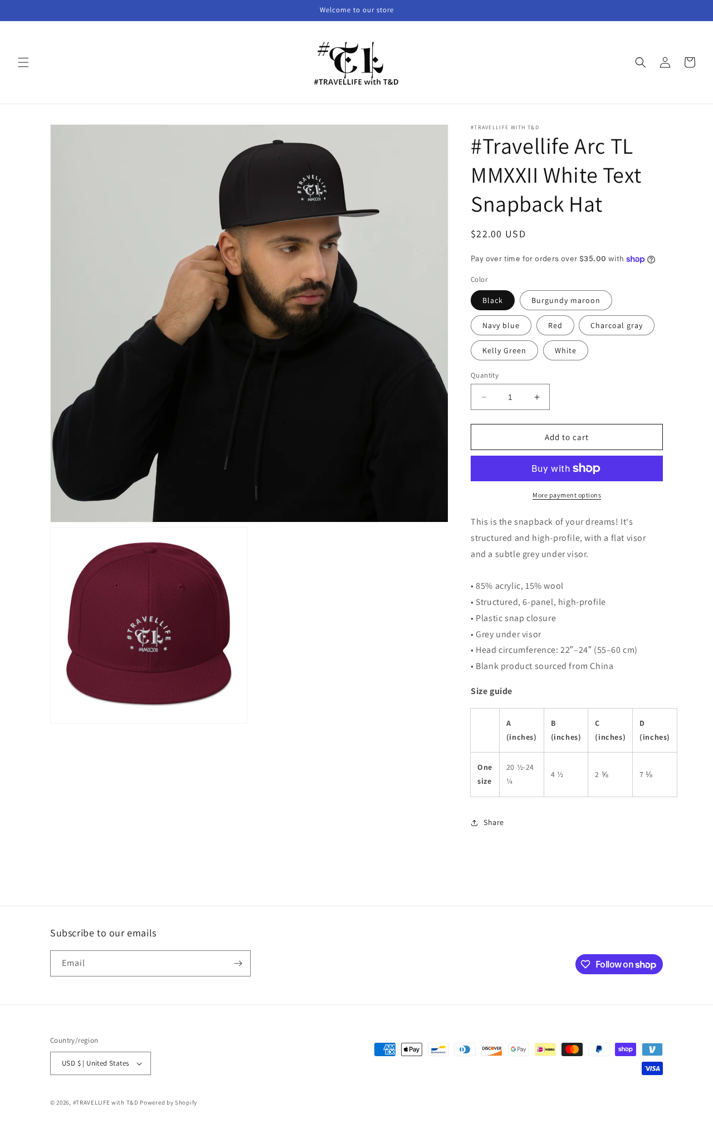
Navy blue (501, 325)
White (566, 350)
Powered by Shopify (168, 1102)
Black (492, 300)
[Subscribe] (238, 963)
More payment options (567, 495)
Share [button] (494, 822)
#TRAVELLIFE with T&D (106, 1102)
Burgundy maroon (565, 300)
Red (555, 325)
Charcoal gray (616, 325)
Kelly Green (504, 350)
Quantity (485, 375)
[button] (23, 62)
